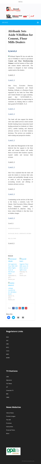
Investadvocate (30, 461)
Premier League (10, 416)
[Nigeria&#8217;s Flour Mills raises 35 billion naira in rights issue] (24, 260)
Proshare (9, 423)
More (7, 433)
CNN (7, 377)
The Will (8, 420)
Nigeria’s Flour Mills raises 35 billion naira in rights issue (24, 267)
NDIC (7, 354)
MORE (8, 358)
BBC (7, 394)
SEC (7, 340)
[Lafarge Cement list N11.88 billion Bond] (13, 284)
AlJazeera (9, 380)
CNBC (7, 397)
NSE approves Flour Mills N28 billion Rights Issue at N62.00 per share (12, 269)
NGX (7, 337)
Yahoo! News (10, 413)
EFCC (7, 347)
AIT (7, 387)
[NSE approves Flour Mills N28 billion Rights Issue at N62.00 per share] (13, 260)
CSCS (7, 351)
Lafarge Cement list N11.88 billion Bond (12, 291)
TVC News (9, 383)
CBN (7, 344)
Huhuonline (9, 426)
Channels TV (9, 390)
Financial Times (10, 430)
